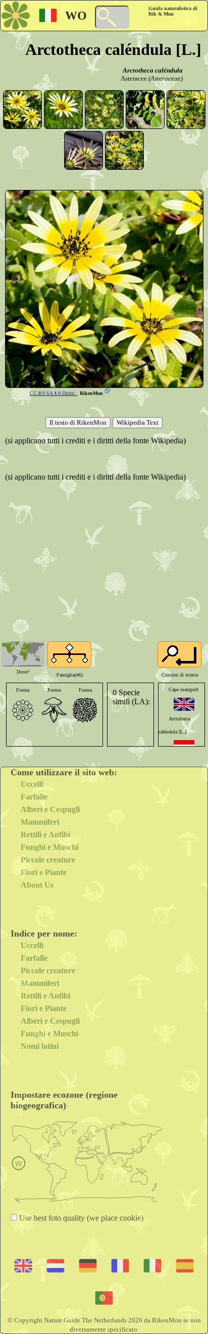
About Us (37, 885)
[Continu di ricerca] (179, 654)
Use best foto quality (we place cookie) (80, 1218)
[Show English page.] (184, 704)
